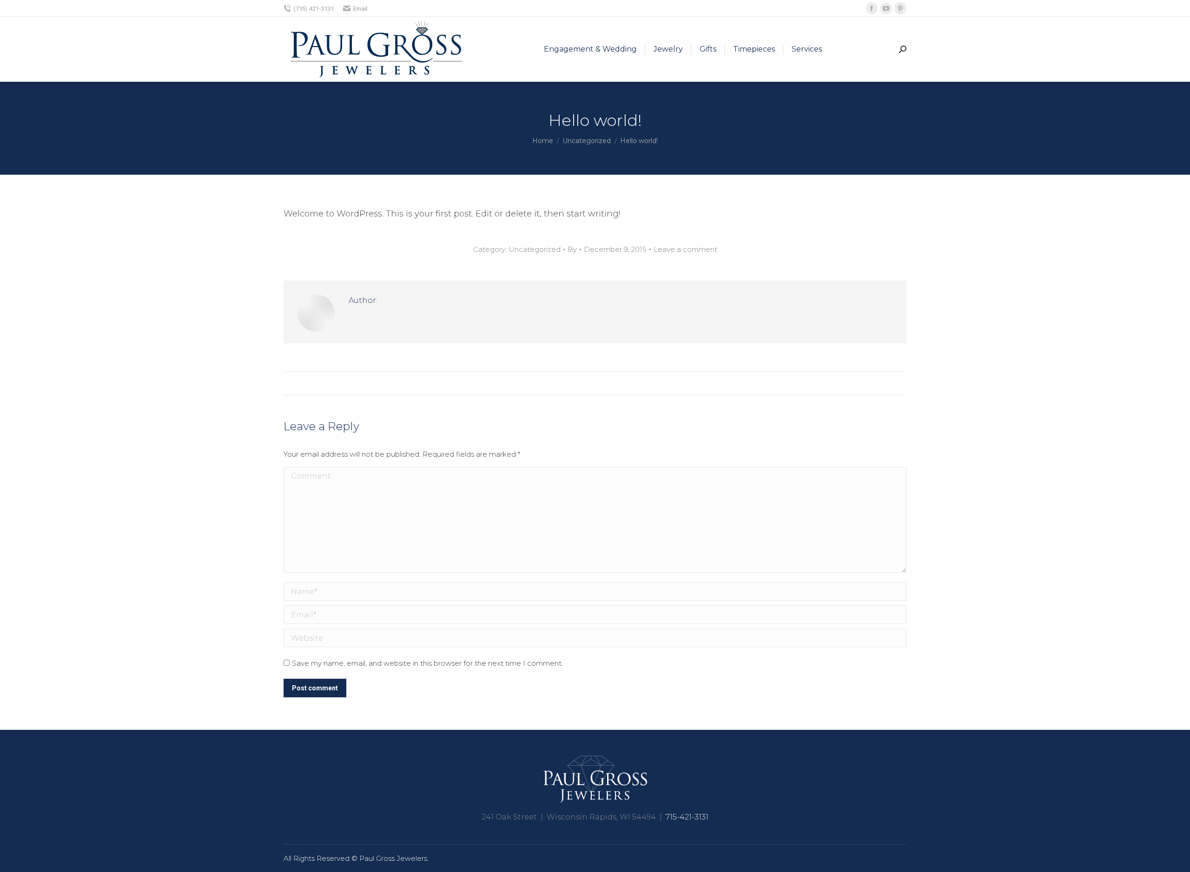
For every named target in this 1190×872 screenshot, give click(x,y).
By (572, 249)
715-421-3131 (687, 817)
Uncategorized (535, 249)
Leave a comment (685, 249)
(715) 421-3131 (313, 8)
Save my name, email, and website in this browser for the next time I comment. (427, 663)
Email (360, 8)
